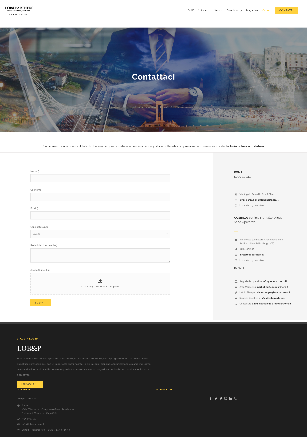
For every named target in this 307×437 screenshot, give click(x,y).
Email (34, 208)
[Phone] (235, 398)
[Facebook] (210, 398)
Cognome (36, 189)
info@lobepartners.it (252, 254)
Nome (34, 171)
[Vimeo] (220, 398)
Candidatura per (39, 227)
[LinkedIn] (230, 398)
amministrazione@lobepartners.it (259, 200)
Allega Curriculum (40, 270)
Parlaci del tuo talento (43, 245)
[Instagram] (225, 398)
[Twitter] (215, 398)
